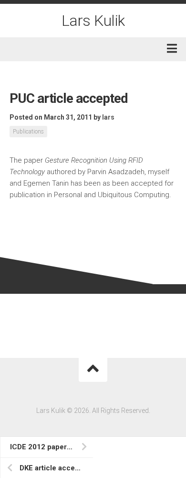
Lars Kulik (93, 20)
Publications (28, 131)
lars (108, 117)
